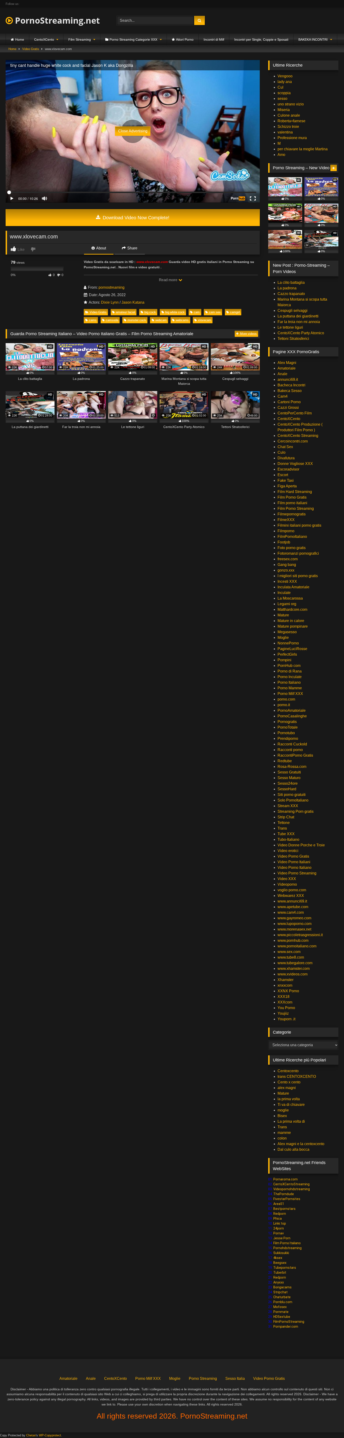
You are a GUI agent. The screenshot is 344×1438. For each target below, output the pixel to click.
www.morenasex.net (294, 929)
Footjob (284, 542)
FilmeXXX (286, 520)
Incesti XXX (287, 581)
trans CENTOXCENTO (297, 1076)
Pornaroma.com (285, 1179)
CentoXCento (44, 39)
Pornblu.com (282, 1302)
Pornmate (281, 1312)
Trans (282, 828)
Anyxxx (278, 1282)
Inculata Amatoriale (293, 587)
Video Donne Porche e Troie (301, 845)
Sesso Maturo (289, 778)
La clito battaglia (291, 282)
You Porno (286, 1008)
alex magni (287, 1088)
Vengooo (285, 76)
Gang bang (287, 565)
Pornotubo (286, 733)
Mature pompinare (293, 626)
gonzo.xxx (286, 570)
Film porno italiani (292, 503)
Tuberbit (279, 1272)
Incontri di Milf (214, 39)
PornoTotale (288, 727)
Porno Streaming (203, 1378)
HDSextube (281, 1317)
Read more (168, 280)
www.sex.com (289, 952)
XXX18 (283, 997)
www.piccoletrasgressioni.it (300, 935)
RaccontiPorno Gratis (295, 755)
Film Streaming (79, 39)
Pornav (278, 1233)
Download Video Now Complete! (135, 217)
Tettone (284, 823)
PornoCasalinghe (292, 716)
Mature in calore (291, 621)
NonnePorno (288, 643)
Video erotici (288, 851)
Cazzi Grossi (288, 408)
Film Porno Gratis (292, 497)
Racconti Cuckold (292, 744)
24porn (278, 1228)
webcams (182, 320)
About (100, 248)
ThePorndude (283, 1194)
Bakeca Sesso (290, 391)
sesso (282, 99)
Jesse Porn (281, 1238)
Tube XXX (286, 834)
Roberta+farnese (291, 121)
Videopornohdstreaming (291, 1189)
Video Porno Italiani (294, 862)
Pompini (284, 660)
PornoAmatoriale (292, 710)
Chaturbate (282, 1297)
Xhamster (285, 980)
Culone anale (289, 115)
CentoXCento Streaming (298, 436)
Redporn (279, 1213)
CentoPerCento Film (295, 413)
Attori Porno (185, 39)
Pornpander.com (285, 1326)
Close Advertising (132, 131)
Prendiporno (288, 739)
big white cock (175, 312)
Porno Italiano (289, 682)
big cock (150, 312)
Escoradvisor (288, 469)
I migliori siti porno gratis (298, 576)
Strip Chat (286, 817)
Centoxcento (288, 1071)
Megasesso (287, 632)
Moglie (283, 638)
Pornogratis (287, 722)
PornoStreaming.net (56, 20)
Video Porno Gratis (293, 856)
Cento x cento (289, 1082)
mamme (284, 1133)
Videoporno (287, 884)
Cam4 (283, 396)
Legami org (287, 604)
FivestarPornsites (286, 1199)
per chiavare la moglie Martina (303, 149)
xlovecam (204, 320)
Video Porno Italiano (294, 868)
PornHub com (289, 666)
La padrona (287, 288)
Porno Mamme (290, 688)
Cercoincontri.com (293, 441)
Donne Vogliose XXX (295, 464)
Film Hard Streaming (295, 492)
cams (92, 320)
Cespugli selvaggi (292, 311)
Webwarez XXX (291, 896)
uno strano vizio (291, 104)
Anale (282, 374)
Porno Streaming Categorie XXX (133, 39)
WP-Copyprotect (50, 1435)
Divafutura (286, 458)
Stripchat (280, 1292)
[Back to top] (329, 1424)
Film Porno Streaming (296, 508)
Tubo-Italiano (288, 839)
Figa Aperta (287, 486)
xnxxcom (285, 985)
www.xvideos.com (292, 974)
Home (19, 39)
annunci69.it (288, 379)
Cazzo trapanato (291, 294)
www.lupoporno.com (294, 924)
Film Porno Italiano (287, 1243)
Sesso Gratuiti (289, 772)
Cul (280, 87)
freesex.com (288, 559)
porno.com (286, 699)
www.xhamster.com (294, 969)
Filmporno (286, 531)
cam (197, 312)
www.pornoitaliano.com (297, 946)
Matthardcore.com (292, 609)
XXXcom (285, 1002)
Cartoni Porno (289, 402)
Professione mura (292, 138)
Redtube (285, 761)
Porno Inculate (290, 677)
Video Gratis (30, 49)
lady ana (285, 82)
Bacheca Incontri (291, 385)
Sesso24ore (288, 783)
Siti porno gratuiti (292, 795)
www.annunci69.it (292, 901)
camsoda (112, 320)
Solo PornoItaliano (293, 800)
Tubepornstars (284, 1267)
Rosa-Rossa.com (292, 767)
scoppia (284, 93)
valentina (285, 132)
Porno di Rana (290, 671)
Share (131, 248)
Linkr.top (279, 1223)
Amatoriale (287, 368)
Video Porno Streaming (297, 873)
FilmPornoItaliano (292, 537)
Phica (277, 1218)
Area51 (278, 1204)
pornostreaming (111, 287)
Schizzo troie (288, 127)
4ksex (277, 1258)
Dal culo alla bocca (293, 1149)
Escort (283, 475)
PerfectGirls (287, 654)
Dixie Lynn (110, 302)
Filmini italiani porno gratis (299, 525)
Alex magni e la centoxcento (301, 1144)
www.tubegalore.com (295, 963)
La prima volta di (291, 1121)
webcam (161, 320)
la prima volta (289, 1099)
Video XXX (287, 879)
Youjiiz (283, 1013)
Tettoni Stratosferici (293, 339)
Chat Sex (285, 447)
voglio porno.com (292, 890)
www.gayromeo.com (294, 918)
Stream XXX (288, 806)
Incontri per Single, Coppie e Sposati (261, 39)
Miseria (284, 110)
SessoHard (287, 789)
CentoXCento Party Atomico (301, 333)
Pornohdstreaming (287, 1248)
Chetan (31, 1435)
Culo (281, 452)
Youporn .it (286, 1019)
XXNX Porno (288, 991)
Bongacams (282, 1287)
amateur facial (125, 312)
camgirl (235, 312)
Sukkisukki (281, 1253)
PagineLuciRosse (292, 649)
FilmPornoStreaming (288, 1321)
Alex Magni (287, 363)
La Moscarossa (290, 598)
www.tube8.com (291, 957)
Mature (283, 615)
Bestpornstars (284, 1209)
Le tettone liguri (290, 327)
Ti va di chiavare (291, 1105)
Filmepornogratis (292, 514)
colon (282, 1138)
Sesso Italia (235, 1378)
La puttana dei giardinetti (298, 316)
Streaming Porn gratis (296, 811)
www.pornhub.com (293, 940)
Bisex (282, 1116)
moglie (283, 1110)
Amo (281, 155)
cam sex (215, 312)
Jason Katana (132, 302)
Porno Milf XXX (290, 694)
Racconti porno (290, 750)
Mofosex (280, 1307)
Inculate (284, 593)
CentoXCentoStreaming (291, 1184)
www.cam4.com (291, 912)
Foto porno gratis (292, 548)
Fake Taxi (286, 480)
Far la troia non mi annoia (299, 322)
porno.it (284, 705)
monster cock (137, 320)
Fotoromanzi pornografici (298, 553)
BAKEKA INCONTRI (313, 39)
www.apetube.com (293, 907)
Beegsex (279, 1263)
